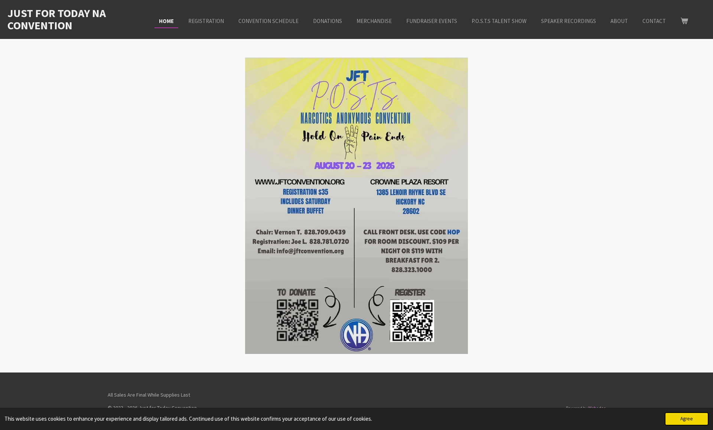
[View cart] (684, 21)
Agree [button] (686, 419)
